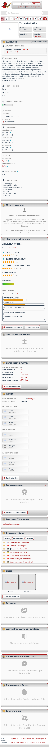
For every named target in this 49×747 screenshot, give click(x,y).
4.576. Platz (23, 380)
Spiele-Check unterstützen (19, 742)
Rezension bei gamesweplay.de (20, 559)
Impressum (14, 739)
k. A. (4, 166)
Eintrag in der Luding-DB (18, 546)
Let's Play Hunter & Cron (21, 549)
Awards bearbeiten (13, 387)
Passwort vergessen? (33, 7)
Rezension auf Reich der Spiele (20, 555)
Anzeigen (12, 247)
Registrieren (21, 7)
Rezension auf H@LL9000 (18, 552)
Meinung (7, 538)
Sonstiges (29, 538)
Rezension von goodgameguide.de (21, 562)
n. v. (20, 370)
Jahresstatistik (33, 327)
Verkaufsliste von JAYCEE (11, 524)
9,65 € (4, 161)
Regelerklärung (18, 538)
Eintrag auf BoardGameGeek (19, 542)
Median (17, 294)
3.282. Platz (23, 377)
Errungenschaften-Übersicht (16, 512)
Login (37, 4)
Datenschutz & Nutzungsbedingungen (33, 739)
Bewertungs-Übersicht (14, 327)
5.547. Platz (23, 375)
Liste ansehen (39, 36)
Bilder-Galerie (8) (12, 596)
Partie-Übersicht (12, 478)
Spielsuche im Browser (37, 742)
